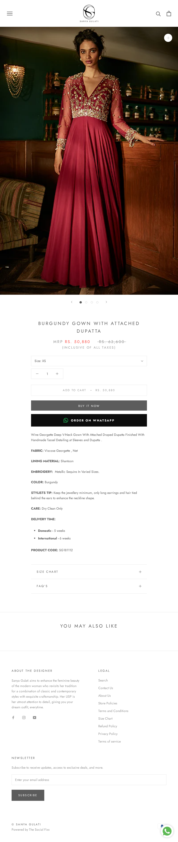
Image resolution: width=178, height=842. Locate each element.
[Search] (158, 13)
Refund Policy (107, 726)
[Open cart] (169, 13)
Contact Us (105, 688)
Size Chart (47, 572)
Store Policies (107, 703)
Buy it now (89, 406)
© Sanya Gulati (26, 824)
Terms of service (109, 741)
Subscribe (28, 795)
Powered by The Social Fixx (31, 829)
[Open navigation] (10, 13)
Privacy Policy (108, 733)
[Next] (106, 302)
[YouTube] (34, 717)
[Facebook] (13, 717)
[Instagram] (23, 717)
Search (103, 680)
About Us (104, 695)
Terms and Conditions (113, 711)
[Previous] (71, 302)
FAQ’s (42, 586)
